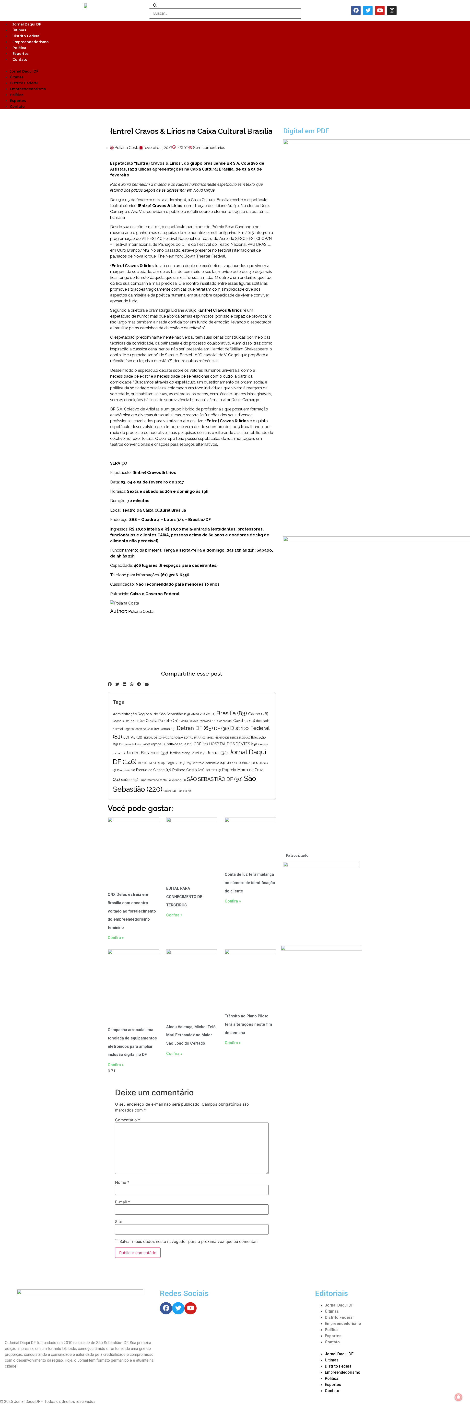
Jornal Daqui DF (26, 24)
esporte (158, 744)
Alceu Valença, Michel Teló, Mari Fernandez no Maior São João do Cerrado (191, 1035)
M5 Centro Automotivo (206, 763)
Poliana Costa (140, 611)
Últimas (19, 30)
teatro (170, 790)
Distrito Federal (26, 36)
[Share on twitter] (117, 684)
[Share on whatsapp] (131, 684)
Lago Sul (175, 763)
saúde (129, 780)
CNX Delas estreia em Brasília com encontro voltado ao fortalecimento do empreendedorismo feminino (132, 911)
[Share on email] (147, 684)
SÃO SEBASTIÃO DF (215, 779)
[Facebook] (356, 10)
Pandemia (126, 770)
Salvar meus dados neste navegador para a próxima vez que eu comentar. (188, 1241)
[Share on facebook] (110, 684)
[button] (235, 65)
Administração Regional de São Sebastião (151, 714)
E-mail (122, 1202)
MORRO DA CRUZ (240, 763)
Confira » (116, 937)
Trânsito (184, 790)
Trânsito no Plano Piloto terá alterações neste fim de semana (248, 1024)
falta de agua (179, 744)
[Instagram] (392, 10)
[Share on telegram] (139, 684)
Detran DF (195, 728)
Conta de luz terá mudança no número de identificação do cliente (250, 882)
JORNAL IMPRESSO (151, 763)
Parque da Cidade (153, 770)
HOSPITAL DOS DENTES (233, 744)
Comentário (127, 1120)
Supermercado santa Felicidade (163, 780)
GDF (201, 744)
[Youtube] (380, 10)
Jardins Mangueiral (187, 753)
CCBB (137, 721)
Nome (122, 1182)
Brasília (231, 713)
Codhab (224, 721)
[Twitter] (368, 10)
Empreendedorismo (30, 42)
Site (118, 1221)
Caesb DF (121, 721)
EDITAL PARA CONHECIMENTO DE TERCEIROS (217, 737)
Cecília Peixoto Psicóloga (198, 721)
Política (19, 48)
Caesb (258, 713)
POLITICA (213, 770)
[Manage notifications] (458, 1397)
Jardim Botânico (147, 752)
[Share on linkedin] (124, 684)
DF (221, 728)
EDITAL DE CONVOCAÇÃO (163, 737)
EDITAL (132, 737)
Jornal (217, 752)
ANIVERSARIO (203, 714)
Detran (168, 729)
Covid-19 (244, 720)
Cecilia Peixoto (162, 720)
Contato (19, 59)
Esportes (20, 53)
